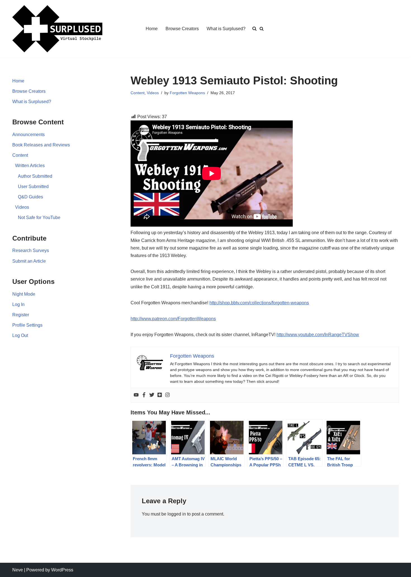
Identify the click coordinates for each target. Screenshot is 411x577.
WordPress (62, 569)
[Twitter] (151, 395)
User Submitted (33, 186)
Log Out (20, 335)
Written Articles (30, 165)
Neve (17, 569)
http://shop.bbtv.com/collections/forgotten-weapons (259, 302)
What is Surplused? (226, 28)
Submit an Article (29, 261)
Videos (22, 207)
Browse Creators (182, 28)
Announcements (28, 134)
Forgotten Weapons (187, 93)
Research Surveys (30, 250)
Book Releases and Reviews (41, 145)
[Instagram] (167, 395)
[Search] (261, 29)
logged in (176, 514)
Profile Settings (27, 325)
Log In (18, 304)
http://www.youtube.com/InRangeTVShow (318, 334)
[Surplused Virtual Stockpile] (57, 29)
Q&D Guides (30, 196)
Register (20, 314)
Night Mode (23, 294)
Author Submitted (35, 176)
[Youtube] (136, 395)
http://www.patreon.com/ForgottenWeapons (173, 318)
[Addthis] (159, 395)
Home (152, 28)
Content (20, 155)
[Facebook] (144, 395)
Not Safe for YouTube (39, 217)
